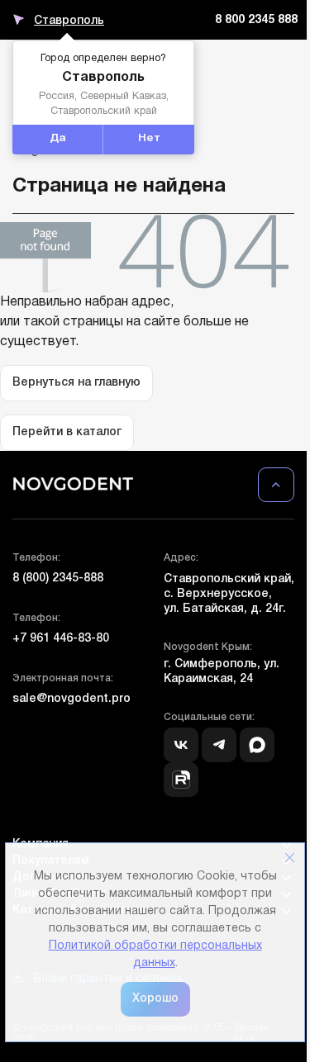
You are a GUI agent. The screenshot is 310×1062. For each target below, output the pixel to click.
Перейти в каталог (67, 432)
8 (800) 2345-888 (57, 578)
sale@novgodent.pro (71, 699)
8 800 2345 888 (256, 20)
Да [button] (58, 139)
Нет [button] (149, 139)
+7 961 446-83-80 (60, 638)
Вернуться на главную (76, 382)
